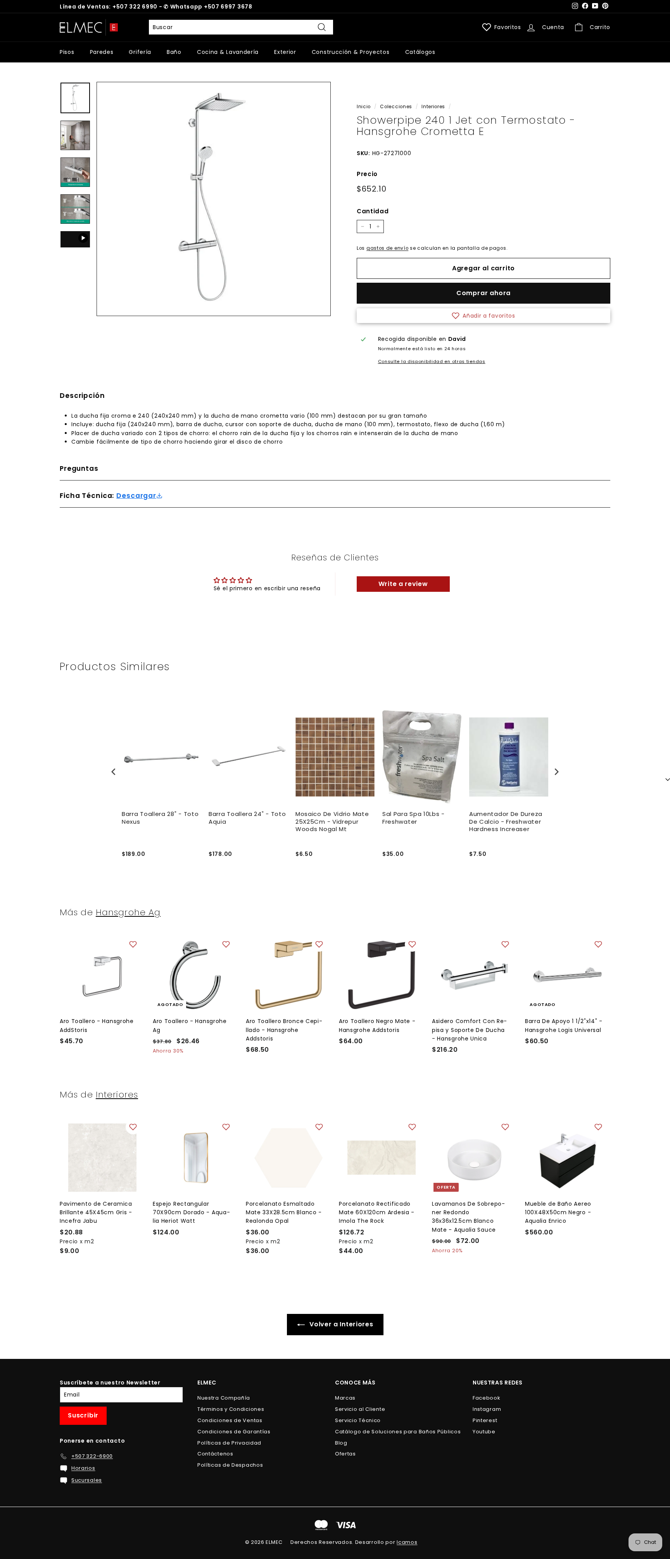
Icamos (407, 1542)
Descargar (136, 496)
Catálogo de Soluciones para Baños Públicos (398, 1431)
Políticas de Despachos (230, 1465)
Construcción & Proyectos (351, 52)
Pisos (67, 52)
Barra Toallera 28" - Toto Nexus (160, 818)
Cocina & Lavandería (228, 52)
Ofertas (345, 1453)
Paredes (102, 52)
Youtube (484, 1431)
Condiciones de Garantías (234, 1431)
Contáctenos (215, 1453)
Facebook (487, 1398)
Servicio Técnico (358, 1420)
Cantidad (373, 211)
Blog (341, 1443)
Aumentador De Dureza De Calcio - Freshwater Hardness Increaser (505, 821)
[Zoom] (213, 199)
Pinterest (485, 1420)
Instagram (487, 1409)
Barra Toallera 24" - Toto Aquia (247, 818)
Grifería (140, 52)
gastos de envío (387, 248)
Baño (174, 52)
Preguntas (79, 468)
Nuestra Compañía (223, 1398)
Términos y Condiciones (230, 1409)
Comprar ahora (483, 293)
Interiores (433, 107)
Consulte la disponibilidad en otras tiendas (431, 361)
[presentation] (113, 771)
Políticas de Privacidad (229, 1443)
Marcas (345, 1398)
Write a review (403, 583)
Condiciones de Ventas (229, 1420)
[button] (483, 315)
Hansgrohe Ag (128, 912)
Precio (367, 174)
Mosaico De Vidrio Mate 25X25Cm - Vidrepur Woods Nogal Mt (332, 821)
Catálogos (420, 52)
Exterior (285, 52)
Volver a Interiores (340, 1324)
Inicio (364, 107)
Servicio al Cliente (360, 1409)
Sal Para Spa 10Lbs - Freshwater (413, 818)
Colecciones (396, 107)
